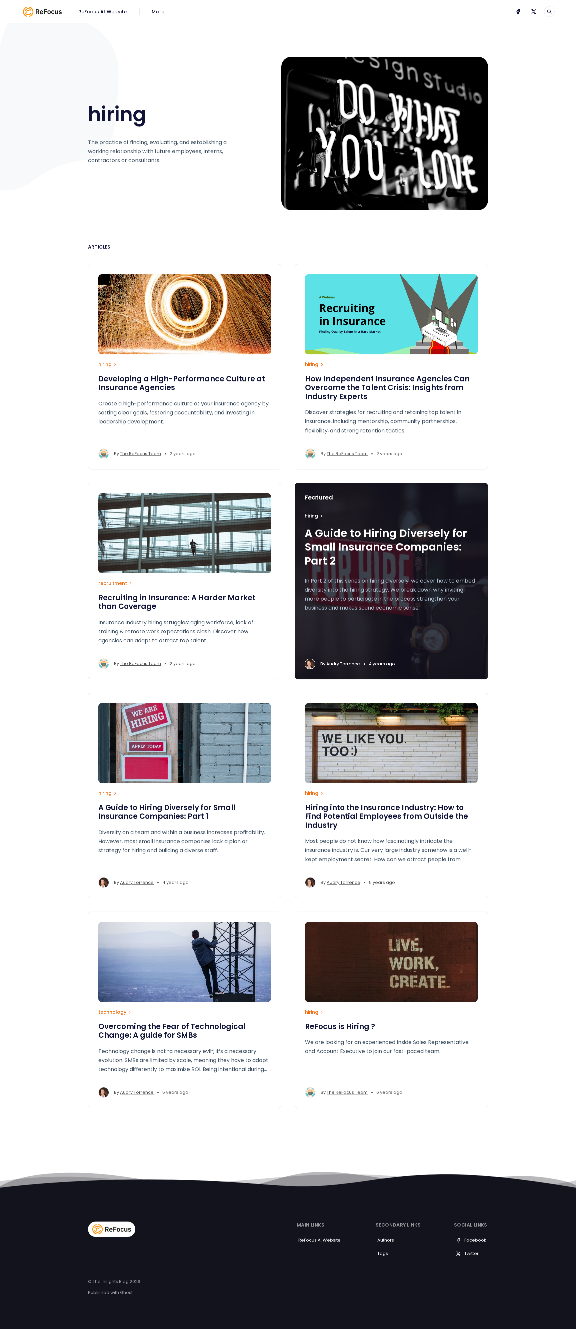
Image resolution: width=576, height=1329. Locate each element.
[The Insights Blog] (42, 11)
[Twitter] (533, 11)
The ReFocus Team (140, 453)
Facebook (475, 1240)
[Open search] (549, 11)
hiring (105, 364)
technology (112, 1012)
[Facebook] (518, 11)
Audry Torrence (343, 664)
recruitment (112, 583)
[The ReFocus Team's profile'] (103, 453)
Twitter (471, 1253)
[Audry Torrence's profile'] (310, 664)
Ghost (126, 1292)
